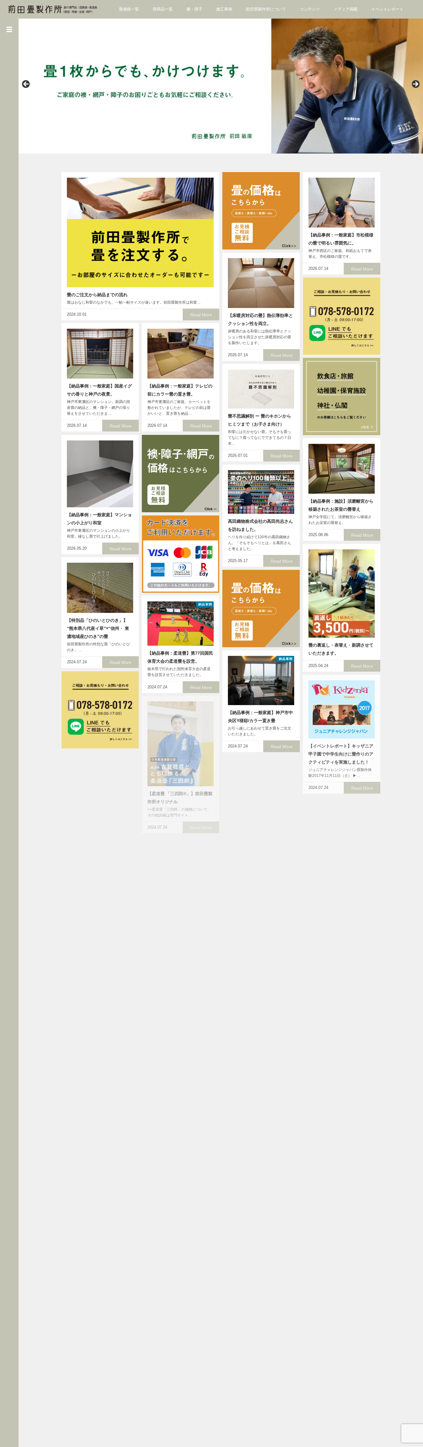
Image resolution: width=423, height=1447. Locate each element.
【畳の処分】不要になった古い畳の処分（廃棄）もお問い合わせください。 (340, 1117)
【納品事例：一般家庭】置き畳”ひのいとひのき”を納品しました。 (178, 1009)
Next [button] (415, 84)
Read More (201, 314)
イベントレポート (387, 9)
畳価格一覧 (129, 9)
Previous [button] (26, 84)
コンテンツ (310, 9)
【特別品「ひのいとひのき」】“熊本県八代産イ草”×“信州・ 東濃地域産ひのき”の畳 (98, 628)
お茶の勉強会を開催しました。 (338, 1334)
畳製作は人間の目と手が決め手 (177, 1347)
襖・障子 (194, 9)
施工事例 (224, 9)
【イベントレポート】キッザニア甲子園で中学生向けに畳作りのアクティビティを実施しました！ (340, 754)
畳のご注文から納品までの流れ (97, 294)
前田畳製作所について (266, 9)
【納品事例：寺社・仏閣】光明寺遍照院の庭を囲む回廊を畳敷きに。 (260, 1281)
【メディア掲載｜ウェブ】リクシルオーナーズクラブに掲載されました (260, 840)
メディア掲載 (346, 9)
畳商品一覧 (163, 9)
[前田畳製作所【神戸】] (53, 9)
